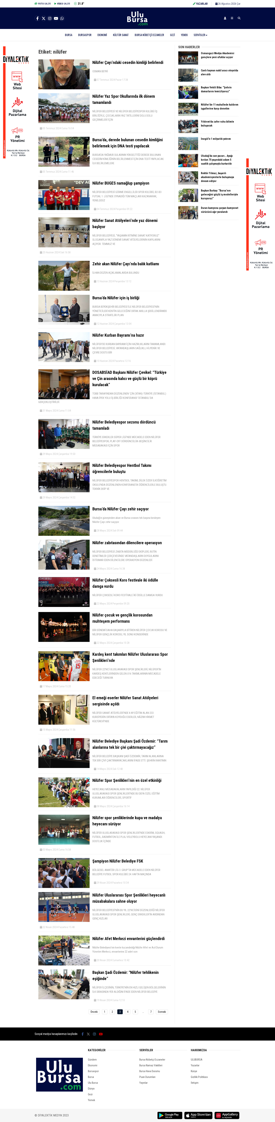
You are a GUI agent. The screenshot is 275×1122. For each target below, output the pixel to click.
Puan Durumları (147, 1076)
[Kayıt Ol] (225, 18)
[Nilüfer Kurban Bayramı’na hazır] (64, 361)
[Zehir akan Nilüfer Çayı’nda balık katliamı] (64, 289)
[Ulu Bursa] (137, 25)
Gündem (92, 1059)
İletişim (194, 1082)
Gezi (172, 35)
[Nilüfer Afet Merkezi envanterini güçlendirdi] (64, 964)
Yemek (184, 35)
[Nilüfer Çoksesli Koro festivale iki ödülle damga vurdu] (64, 606)
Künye (194, 1071)
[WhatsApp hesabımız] (62, 18)
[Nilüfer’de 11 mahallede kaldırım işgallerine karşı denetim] (188, 114)
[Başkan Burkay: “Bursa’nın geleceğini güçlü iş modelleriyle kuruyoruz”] (188, 201)
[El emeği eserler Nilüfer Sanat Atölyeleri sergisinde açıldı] (64, 723)
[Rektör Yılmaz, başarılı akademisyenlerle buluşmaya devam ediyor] (188, 183)
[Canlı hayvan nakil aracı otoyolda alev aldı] (188, 80)
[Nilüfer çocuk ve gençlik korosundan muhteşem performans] (64, 640)
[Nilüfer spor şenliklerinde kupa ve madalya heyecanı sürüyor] (64, 843)
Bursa (68, 35)
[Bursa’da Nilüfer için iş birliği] (64, 323)
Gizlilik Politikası (199, 1076)
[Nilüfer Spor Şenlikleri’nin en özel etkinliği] (64, 806)
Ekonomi (102, 35)
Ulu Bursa (93, 1082)
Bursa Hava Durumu (149, 1071)
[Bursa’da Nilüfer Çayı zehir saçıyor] (64, 534)
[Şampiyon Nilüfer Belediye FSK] (64, 886)
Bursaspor (84, 35)
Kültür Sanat (121, 35)
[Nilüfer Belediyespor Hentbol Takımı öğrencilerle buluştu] (64, 491)
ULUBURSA (196, 1059)
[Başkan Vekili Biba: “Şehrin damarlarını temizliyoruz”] (188, 97)
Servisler (199, 35)
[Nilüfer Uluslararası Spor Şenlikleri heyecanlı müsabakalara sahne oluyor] (64, 920)
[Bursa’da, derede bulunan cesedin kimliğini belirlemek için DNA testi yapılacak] (64, 165)
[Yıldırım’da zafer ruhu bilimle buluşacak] (188, 132)
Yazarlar (195, 1065)
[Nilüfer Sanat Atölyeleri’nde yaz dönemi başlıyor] (64, 246)
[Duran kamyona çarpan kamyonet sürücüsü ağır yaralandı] (188, 218)
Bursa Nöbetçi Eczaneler (149, 35)
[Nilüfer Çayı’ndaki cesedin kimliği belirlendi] (64, 88)
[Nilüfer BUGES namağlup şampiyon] (64, 209)
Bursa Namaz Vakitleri (150, 1065)
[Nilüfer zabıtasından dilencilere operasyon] (64, 568)
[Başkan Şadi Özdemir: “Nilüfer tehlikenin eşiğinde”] (64, 998)
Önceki (94, 1011)
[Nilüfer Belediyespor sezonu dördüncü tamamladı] (64, 447)
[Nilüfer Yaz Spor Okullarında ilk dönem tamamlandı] (64, 122)
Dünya (91, 1088)
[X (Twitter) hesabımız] (43, 18)
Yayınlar (143, 1082)
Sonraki (162, 1011)
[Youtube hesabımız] (56, 18)
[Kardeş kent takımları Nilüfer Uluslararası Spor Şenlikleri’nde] (64, 680)
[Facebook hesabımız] (37, 18)
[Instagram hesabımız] (49, 18)
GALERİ (44, 3)
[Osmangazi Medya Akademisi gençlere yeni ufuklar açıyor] (188, 63)
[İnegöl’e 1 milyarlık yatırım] (188, 149)
